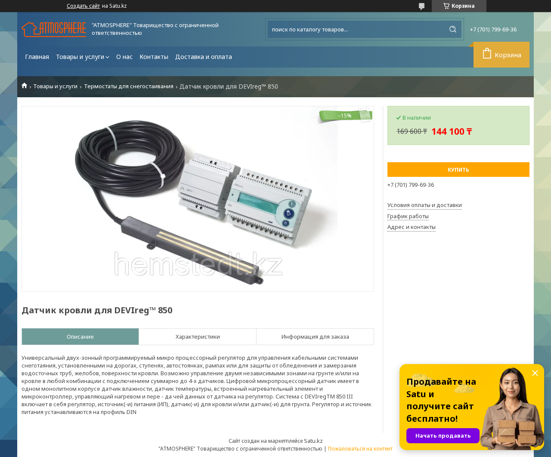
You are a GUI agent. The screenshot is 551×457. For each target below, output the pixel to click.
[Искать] (452, 29)
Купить (458, 169)
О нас (124, 56)
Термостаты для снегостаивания (128, 86)
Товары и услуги (80, 56)
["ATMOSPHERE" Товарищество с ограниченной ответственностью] (54, 29)
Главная (37, 56)
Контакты (153, 56)
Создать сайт (83, 6)
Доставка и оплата (203, 56)
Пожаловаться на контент (360, 448)
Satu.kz (313, 441)
